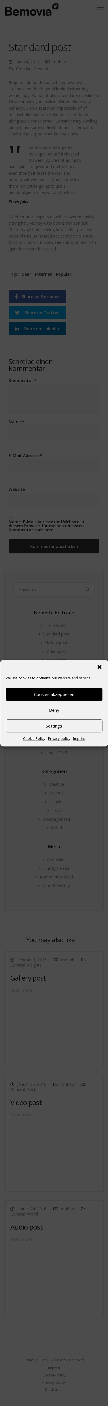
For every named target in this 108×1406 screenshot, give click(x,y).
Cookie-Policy (34, 738)
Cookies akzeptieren (54, 694)
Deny (54, 710)
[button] (99, 667)
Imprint (79, 738)
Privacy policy (59, 738)
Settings (54, 726)
